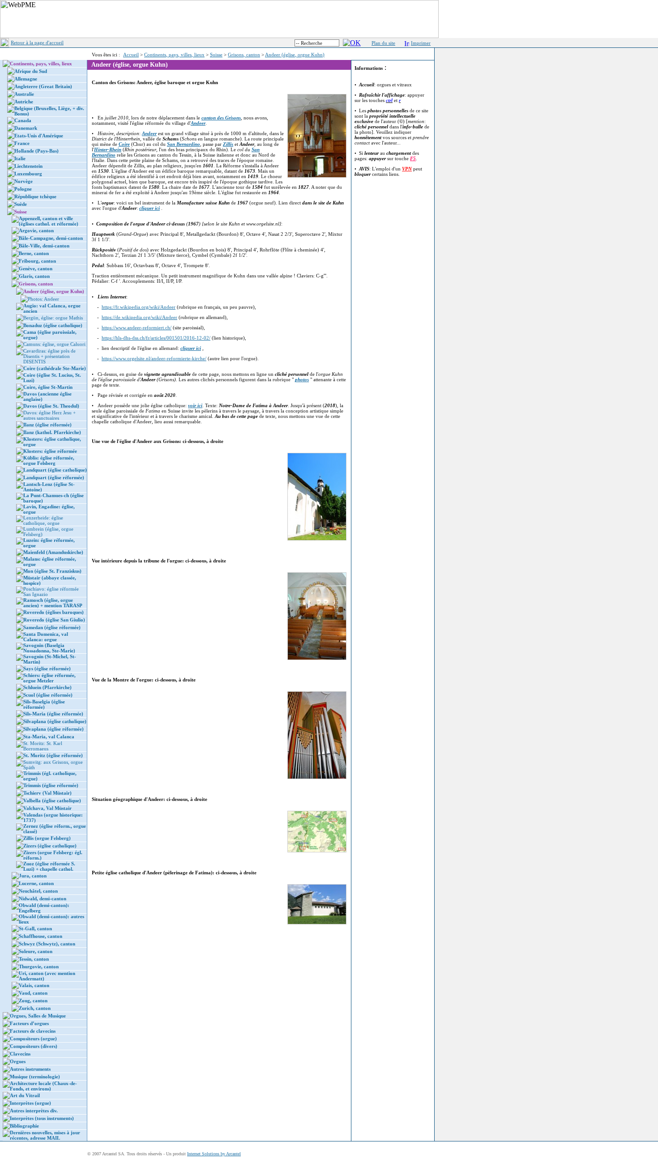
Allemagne (25, 78)
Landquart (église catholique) (55, 470)
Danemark (25, 128)
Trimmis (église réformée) (50, 785)
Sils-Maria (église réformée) (53, 713)
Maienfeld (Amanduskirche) (53, 552)
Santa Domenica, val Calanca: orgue (45, 636)
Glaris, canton (34, 276)
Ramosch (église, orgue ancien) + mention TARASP (52, 602)
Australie (24, 94)
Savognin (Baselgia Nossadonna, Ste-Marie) (49, 648)
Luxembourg (28, 173)
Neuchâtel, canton (38, 891)
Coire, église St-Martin (48, 387)
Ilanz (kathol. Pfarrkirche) (52, 432)
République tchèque (35, 196)
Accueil (131, 54)
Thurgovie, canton (39, 966)
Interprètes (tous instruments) (42, 1118)
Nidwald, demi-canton (42, 898)
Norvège (23, 181)
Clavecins (20, 1053)
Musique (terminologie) (35, 1076)
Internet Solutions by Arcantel (214, 1153)
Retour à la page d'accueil (37, 42)
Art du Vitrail (25, 1095)
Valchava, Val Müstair (47, 808)
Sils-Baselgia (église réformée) (44, 704)
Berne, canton (34, 253)
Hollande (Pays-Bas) (36, 150)
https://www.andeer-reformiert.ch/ (136, 327)
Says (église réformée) (47, 668)
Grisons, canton (244, 54)
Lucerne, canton (36, 883)
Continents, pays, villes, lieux (174, 54)
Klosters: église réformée (50, 451)
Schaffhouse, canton (40, 936)
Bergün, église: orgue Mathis (53, 317)
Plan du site (383, 43)
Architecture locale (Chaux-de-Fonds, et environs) (43, 1086)
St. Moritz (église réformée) (53, 755)
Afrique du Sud (30, 71)
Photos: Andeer (43, 299)
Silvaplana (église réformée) (53, 729)
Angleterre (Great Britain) (43, 86)
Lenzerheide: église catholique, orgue (43, 520)
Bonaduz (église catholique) (52, 325)
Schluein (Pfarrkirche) (47, 687)
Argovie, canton (36, 230)
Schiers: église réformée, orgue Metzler (49, 678)
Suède (20, 204)
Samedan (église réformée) (52, 627)
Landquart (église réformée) (53, 477)
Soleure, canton (35, 951)
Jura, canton (33, 875)
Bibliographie (24, 1125)
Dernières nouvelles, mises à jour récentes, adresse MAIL (45, 1135)
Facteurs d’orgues (29, 1023)
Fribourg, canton (37, 261)
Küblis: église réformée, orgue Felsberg (48, 460)
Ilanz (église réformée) (47, 424)
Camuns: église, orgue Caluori (54, 344)
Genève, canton (35, 268)
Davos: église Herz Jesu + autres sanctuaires (49, 415)
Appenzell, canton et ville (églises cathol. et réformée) (48, 221)
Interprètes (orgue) (30, 1103)
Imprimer (421, 43)
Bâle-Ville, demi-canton (44, 245)
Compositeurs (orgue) (33, 1038)
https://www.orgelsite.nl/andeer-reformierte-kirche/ (154, 358)
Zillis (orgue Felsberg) (47, 838)
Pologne (23, 189)
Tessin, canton (34, 959)
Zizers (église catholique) (50, 845)
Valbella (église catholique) (52, 800)
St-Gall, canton (35, 928)
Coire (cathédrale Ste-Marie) (54, 368)
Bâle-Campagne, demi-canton (51, 238)
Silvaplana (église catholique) (54, 721)
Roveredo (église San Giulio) (54, 619)
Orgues (18, 1061)
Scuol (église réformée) (48, 695)
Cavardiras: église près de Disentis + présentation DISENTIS (49, 356)
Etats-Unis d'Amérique (38, 135)
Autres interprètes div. (34, 1110)
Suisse (216, 54)
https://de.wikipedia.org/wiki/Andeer (139, 317)
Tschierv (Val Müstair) (47, 793)
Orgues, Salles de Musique (38, 1015)
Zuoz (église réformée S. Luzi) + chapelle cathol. (49, 866)
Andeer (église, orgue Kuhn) (295, 54)
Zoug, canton (33, 1000)
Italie (20, 158)
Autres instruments (30, 1069)
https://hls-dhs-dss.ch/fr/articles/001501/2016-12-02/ (156, 338)
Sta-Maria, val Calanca (48, 736)
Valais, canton (34, 985)
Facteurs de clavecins (33, 1031)
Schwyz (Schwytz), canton (47, 943)
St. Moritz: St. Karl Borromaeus (42, 746)
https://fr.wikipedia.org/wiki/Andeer (138, 307)
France (22, 143)
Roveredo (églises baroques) (53, 612)
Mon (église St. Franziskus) (52, 571)
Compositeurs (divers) (33, 1046)
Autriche (23, 101)
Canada (22, 120)
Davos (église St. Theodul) (51, 406)
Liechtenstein (28, 166)
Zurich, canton (35, 1008)
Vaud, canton (33, 993)
